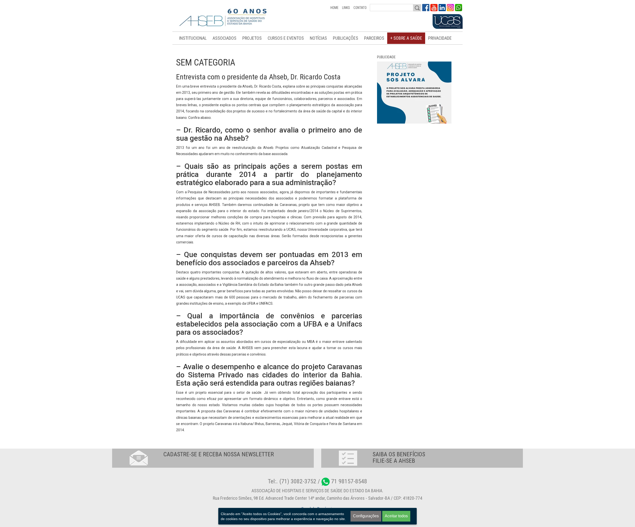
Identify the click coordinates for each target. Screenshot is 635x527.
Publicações (345, 38)
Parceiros (374, 38)
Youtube (434, 7)
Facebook (425, 7)
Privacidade (440, 38)
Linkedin (442, 7)
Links (346, 8)
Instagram (450, 7)
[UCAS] (448, 21)
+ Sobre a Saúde (406, 38)
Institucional (193, 38)
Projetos (252, 38)
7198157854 (458, 7)
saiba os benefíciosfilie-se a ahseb (399, 457)
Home (334, 8)
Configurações (366, 516)
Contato (360, 8)
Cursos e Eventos (286, 38)
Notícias (318, 38)
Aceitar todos (396, 516)
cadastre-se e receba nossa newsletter (218, 454)
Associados (224, 38)
